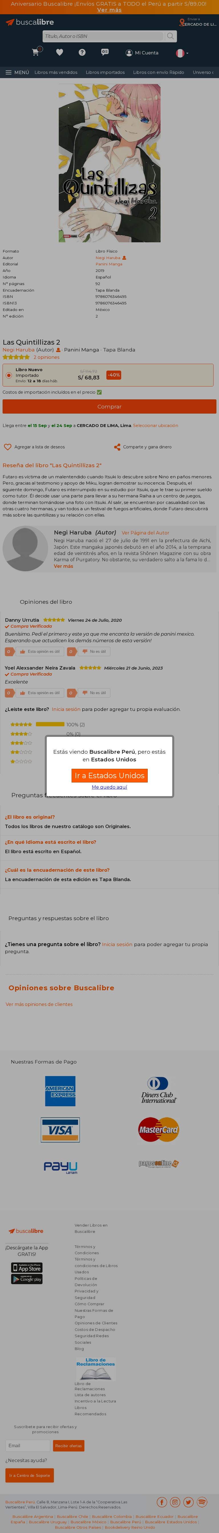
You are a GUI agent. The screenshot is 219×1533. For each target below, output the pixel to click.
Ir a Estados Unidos (110, 775)
